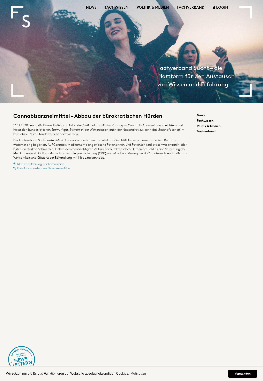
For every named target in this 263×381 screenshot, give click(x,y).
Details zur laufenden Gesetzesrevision (43, 168)
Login (221, 7)
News (91, 7)
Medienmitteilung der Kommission (40, 164)
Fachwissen (116, 7)
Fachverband (190, 7)
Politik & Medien (153, 7)
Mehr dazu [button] (138, 373)
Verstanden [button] (243, 373)
